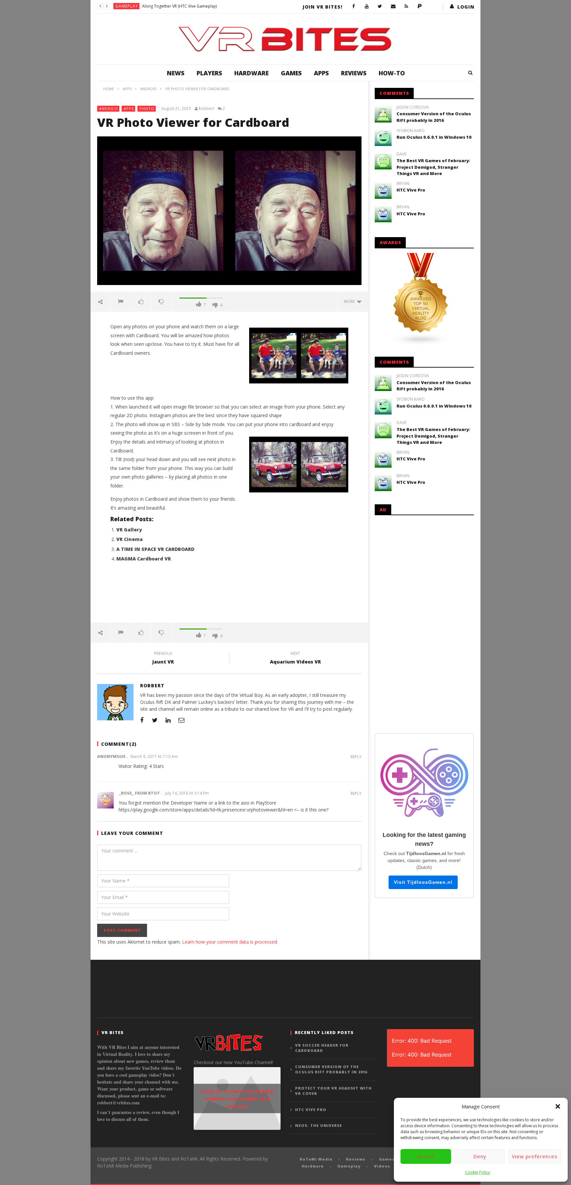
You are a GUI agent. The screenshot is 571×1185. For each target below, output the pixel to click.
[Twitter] (380, 6)
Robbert (206, 108)
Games (291, 73)
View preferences (534, 1156)
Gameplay (126, 6)
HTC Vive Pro (411, 190)
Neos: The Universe (318, 1125)
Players (209, 73)
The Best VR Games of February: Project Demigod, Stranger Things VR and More (433, 167)
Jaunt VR (163, 658)
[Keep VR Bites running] (419, 6)
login (466, 7)
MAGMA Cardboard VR (143, 559)
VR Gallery (129, 529)
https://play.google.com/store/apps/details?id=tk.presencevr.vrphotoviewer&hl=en (206, 810)
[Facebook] (353, 6)
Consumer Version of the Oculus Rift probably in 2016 (434, 117)
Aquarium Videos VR (295, 658)
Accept (426, 1156)
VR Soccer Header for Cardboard (322, 1048)
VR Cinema (129, 539)
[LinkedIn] (168, 720)
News (175, 73)
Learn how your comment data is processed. (230, 942)
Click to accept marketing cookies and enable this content (237, 1098)
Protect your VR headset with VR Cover (333, 1091)
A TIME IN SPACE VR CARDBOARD (155, 549)
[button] (557, 1106)
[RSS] (406, 6)
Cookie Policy (477, 1172)
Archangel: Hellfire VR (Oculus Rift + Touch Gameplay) (191, 6)
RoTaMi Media (316, 1159)
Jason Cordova (413, 107)
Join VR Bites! (322, 7)
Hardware (251, 73)
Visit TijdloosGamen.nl (423, 882)
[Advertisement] (229, 596)
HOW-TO (392, 73)
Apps (321, 73)
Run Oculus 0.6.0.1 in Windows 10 (434, 137)
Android (108, 108)
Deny (479, 1156)
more (350, 301)
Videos (382, 1166)
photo (146, 108)
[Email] (393, 6)
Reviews (353, 73)
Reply (356, 757)
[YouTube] (366, 6)
